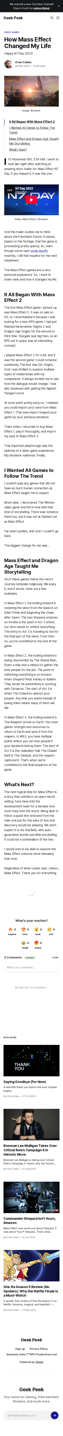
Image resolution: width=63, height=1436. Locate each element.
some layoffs (39, 251)
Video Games (11, 32)
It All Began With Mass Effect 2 (32, 121)
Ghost (39, 1362)
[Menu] (58, 18)
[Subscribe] (54, 1415)
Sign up (20, 1348)
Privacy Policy (39, 1348)
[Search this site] (52, 18)
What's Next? (18, 149)
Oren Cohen (23, 62)
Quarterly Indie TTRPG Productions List (31, 1354)
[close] (59, 6)
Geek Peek (13, 18)
